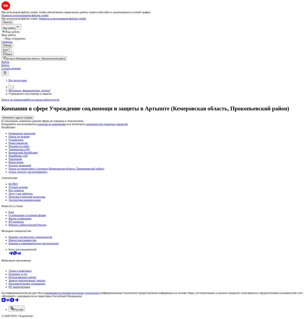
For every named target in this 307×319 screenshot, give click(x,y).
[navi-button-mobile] (5, 73)
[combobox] (17, 309)
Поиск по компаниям (14, 99)
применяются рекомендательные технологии (72, 292)
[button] (5, 62)
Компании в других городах (18, 117)
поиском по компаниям (51, 124)
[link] (7, 54)
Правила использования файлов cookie (62, 18)
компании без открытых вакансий (107, 124)
